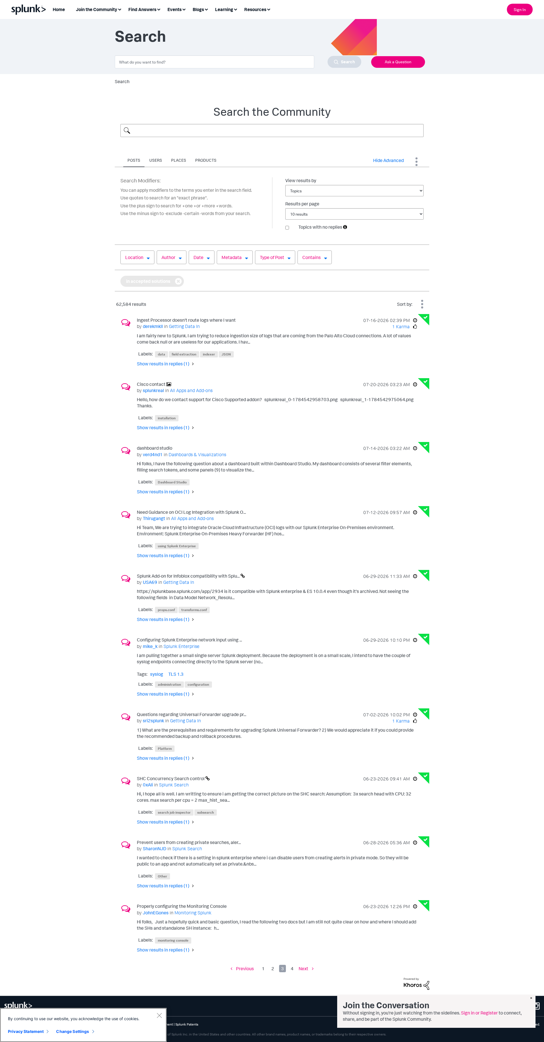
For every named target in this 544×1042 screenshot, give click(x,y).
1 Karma (401, 326)
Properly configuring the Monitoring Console (182, 906)
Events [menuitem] (174, 9)
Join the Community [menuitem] (96, 9)
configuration (198, 684)
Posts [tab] (134, 160)
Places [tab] (178, 160)
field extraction (184, 354)
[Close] (159, 1015)
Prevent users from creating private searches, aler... (189, 842)
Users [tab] (155, 160)
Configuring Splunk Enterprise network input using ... (189, 640)
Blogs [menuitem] (198, 9)
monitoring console (173, 940)
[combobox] (238, 61)
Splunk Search (174, 785)
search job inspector (174, 812)
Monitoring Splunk (193, 912)
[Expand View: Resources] (268, 8)
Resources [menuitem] (255, 9)
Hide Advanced (388, 160)
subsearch (205, 812)
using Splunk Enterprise (177, 546)
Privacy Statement (26, 1031)
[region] (83, 1025)
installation (167, 418)
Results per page (302, 204)
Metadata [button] (232, 257)
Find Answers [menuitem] (142, 9)
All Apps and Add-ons (191, 390)
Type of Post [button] (272, 257)
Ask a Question (398, 61)
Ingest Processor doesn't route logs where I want (186, 320)
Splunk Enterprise (181, 646)
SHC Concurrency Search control (171, 778)
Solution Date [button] (422, 304)
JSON (226, 354)
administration (169, 684)
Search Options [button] (416, 162)
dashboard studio (154, 448)
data (161, 354)
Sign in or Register (479, 1013)
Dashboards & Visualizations (197, 454)
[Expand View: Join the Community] (119, 8)
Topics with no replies (320, 227)
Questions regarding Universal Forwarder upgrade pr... (191, 714)
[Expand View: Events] (184, 8)
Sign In (520, 9)
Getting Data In (184, 326)
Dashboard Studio (172, 482)
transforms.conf (194, 610)
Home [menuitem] (59, 9)
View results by (300, 180)
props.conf (166, 610)
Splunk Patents (186, 1024)
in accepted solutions (148, 281)
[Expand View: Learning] (235, 8)
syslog (156, 674)
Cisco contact (151, 384)
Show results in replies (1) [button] (163, 364)
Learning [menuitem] (224, 9)
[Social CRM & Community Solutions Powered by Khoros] (416, 983)
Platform (165, 748)
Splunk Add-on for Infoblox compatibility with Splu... (189, 576)
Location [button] (134, 257)
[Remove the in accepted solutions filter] (178, 281)
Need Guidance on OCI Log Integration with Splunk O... (191, 512)
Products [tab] (205, 160)
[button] (345, 227)
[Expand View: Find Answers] (159, 8)
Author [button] (168, 257)
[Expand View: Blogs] (206, 8)
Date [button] (198, 257)
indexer (209, 354)
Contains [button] (311, 257)
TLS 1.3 (176, 674)
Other (162, 876)
